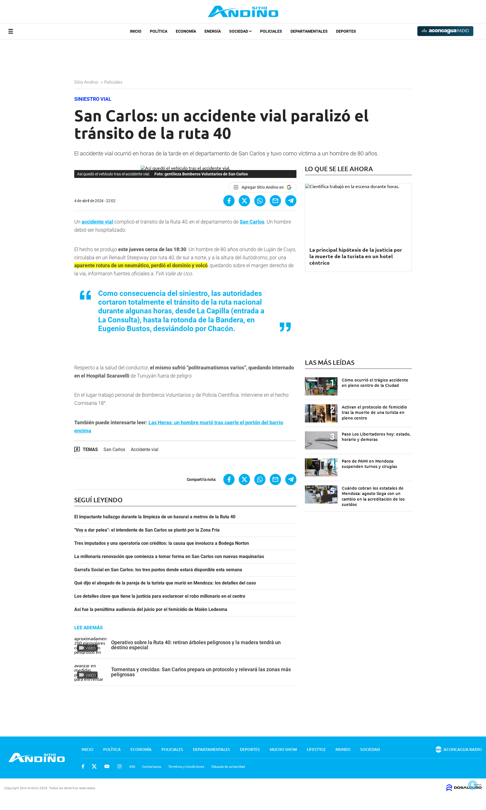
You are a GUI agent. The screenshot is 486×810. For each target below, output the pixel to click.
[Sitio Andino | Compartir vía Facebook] (229, 200)
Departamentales (309, 31)
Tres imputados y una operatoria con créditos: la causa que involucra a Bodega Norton (161, 543)
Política (158, 31)
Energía (212, 31)
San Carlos (252, 222)
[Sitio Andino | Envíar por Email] (275, 200)
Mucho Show (283, 749)
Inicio (135, 31)
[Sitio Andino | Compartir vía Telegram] (290, 200)
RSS (132, 766)
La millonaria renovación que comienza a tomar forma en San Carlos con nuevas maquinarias (169, 556)
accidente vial (97, 222)
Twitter (94, 766)
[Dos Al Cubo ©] (464, 789)
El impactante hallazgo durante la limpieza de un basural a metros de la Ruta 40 (154, 517)
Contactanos (151, 766)
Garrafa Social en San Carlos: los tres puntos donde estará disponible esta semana (158, 570)
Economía (186, 31)
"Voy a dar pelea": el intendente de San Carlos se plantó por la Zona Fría (147, 530)
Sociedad (239, 31)
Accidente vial (144, 449)
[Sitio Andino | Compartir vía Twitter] (244, 200)
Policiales (271, 31)
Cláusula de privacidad (228, 766)
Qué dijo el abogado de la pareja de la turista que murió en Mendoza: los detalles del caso (165, 583)
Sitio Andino (86, 81)
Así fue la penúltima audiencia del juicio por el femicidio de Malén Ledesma (150, 609)
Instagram (119, 766)
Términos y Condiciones (186, 766)
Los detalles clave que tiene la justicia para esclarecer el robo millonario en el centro (159, 596)
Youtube (107, 766)
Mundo (343, 749)
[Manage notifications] (472, 784)
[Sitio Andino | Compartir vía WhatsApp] (260, 200)
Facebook (83, 766)
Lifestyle (316, 749)
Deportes (346, 31)
